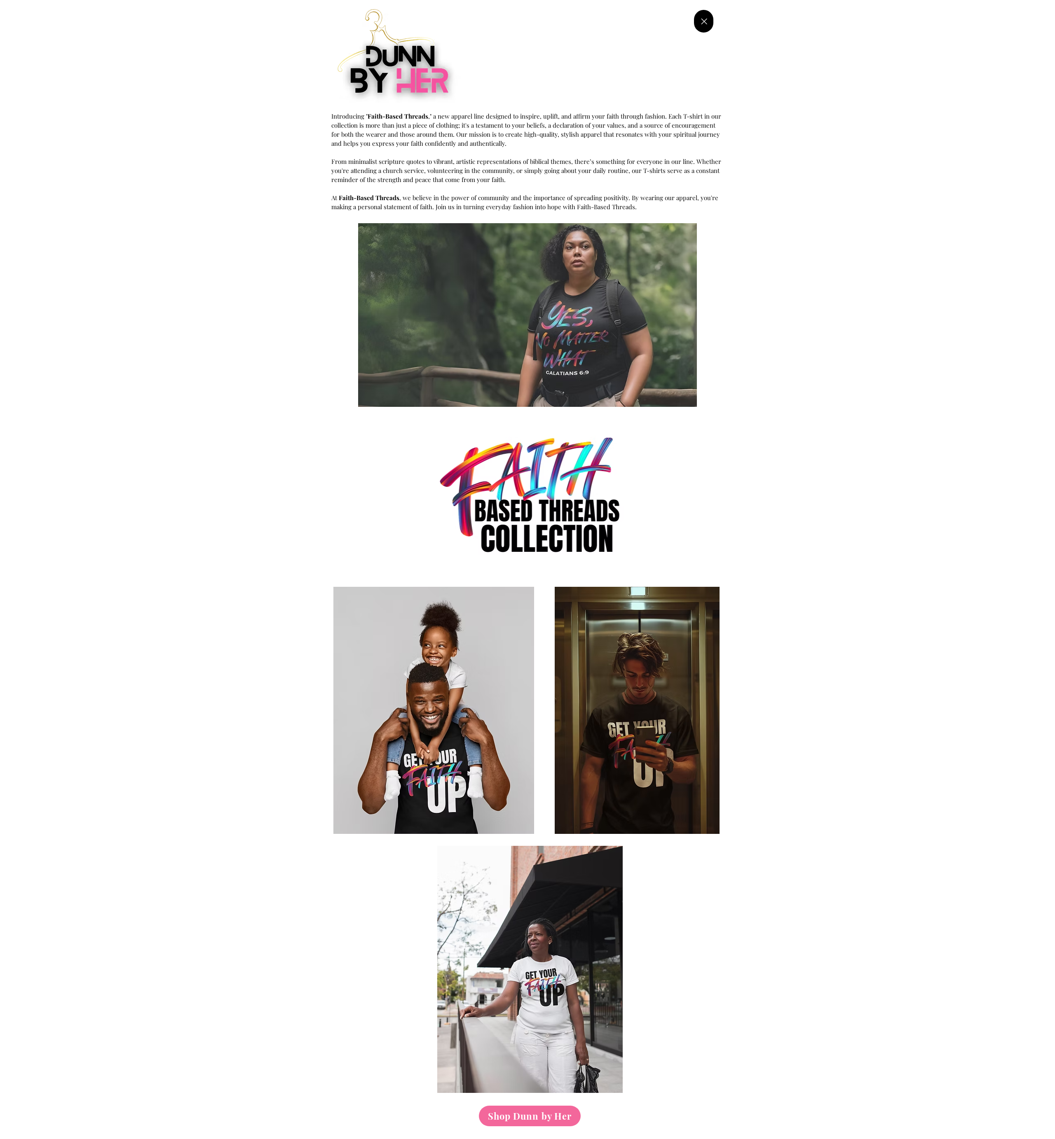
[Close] (703, 21)
